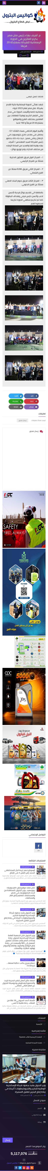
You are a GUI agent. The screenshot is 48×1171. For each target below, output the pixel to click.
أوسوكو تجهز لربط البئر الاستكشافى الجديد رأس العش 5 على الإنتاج (19, 871)
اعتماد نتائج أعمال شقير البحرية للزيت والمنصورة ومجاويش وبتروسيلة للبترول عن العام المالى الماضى (18, 983)
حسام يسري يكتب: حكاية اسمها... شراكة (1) (21, 964)
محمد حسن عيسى (38, 1095)
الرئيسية (39, 1024)
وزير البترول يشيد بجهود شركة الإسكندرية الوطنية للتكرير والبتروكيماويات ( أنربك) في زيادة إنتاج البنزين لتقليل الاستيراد (19, 916)
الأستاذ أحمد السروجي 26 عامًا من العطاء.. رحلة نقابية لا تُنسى (21, 1002)
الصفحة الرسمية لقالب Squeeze (30, 1037)
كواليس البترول (12, 1163)
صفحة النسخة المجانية (34, 1042)
